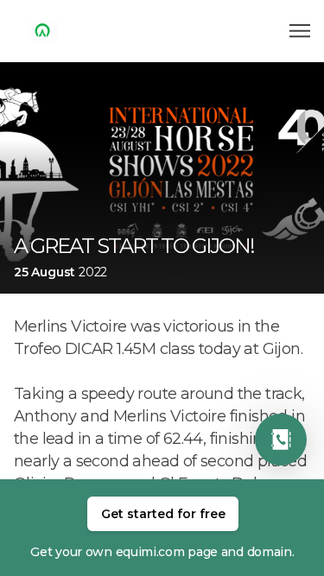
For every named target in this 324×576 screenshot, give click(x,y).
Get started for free (163, 514)
